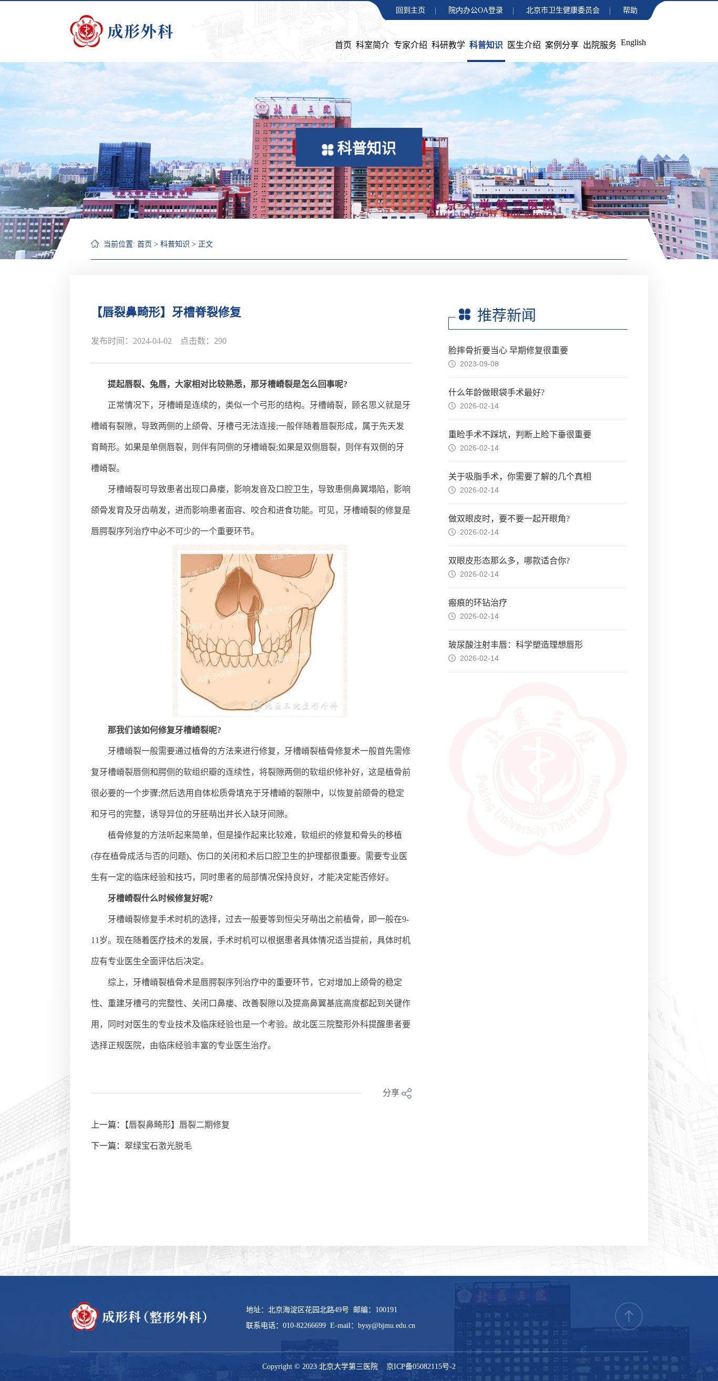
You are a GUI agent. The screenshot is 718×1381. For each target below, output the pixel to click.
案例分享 (562, 44)
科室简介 (372, 44)
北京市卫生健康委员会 (563, 10)
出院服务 (600, 44)
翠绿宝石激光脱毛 (158, 1145)
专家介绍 (410, 44)
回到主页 (410, 10)
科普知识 (486, 44)
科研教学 (448, 44)
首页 (343, 44)
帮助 (630, 10)
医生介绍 (524, 44)
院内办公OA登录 (475, 10)
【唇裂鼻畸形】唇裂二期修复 (177, 1124)
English (633, 42)
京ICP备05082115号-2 (421, 1366)
